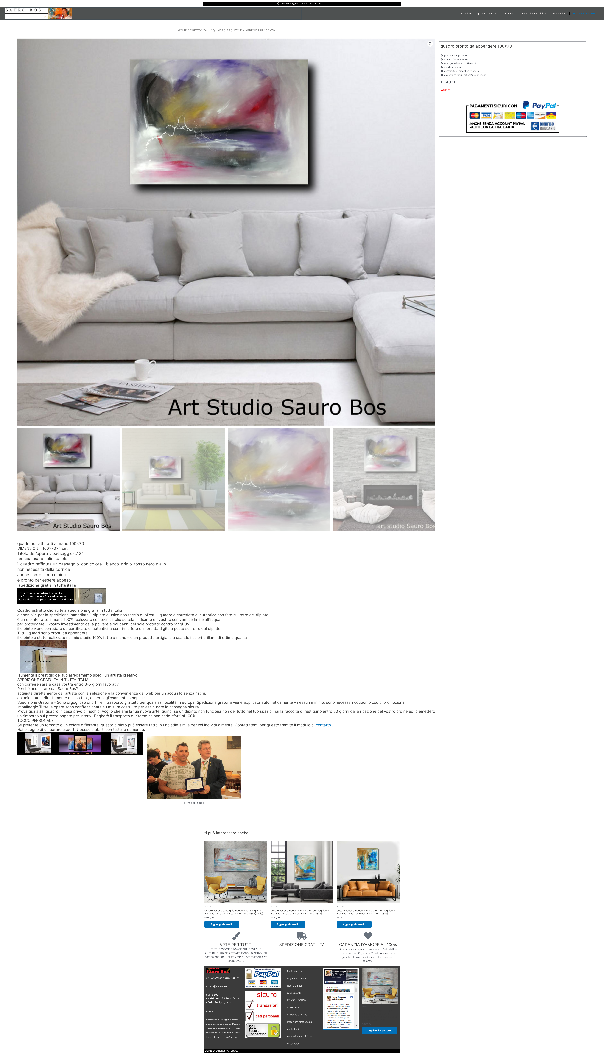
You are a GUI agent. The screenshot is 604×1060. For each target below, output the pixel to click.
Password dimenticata (299, 1021)
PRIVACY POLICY (296, 1000)
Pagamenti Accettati (298, 978)
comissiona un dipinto (534, 13)
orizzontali (200, 30)
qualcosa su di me (487, 13)
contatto (323, 725)
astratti (464, 13)
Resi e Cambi (294, 985)
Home (182, 30)
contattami (510, 13)
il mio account (295, 971)
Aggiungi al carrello (222, 924)
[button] (430, 43)
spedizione (293, 1007)
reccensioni (559, 13)
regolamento (294, 992)
